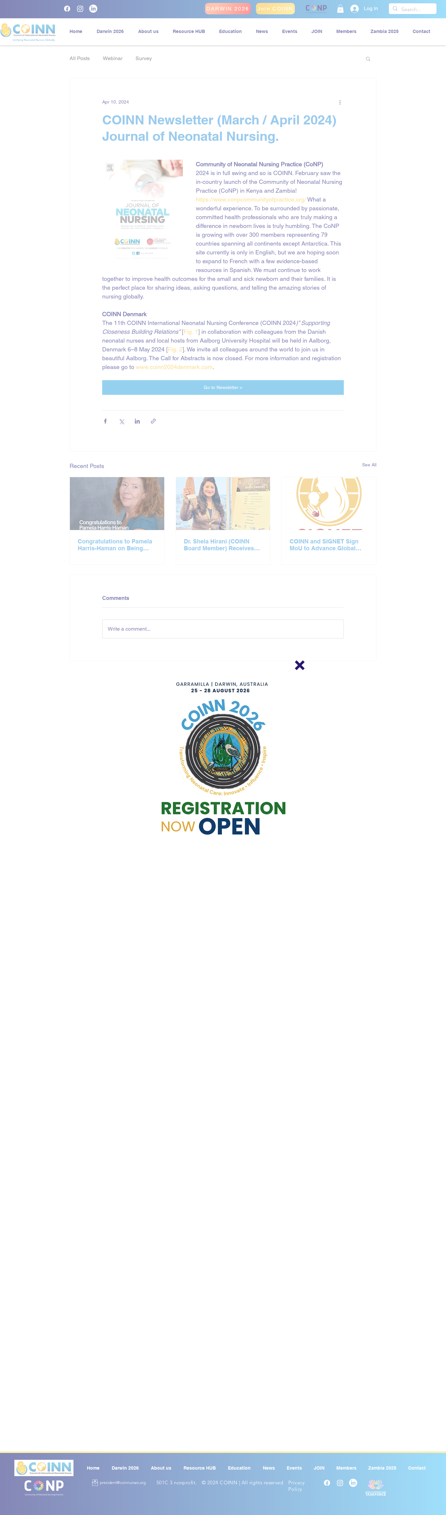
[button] (300, 665)
